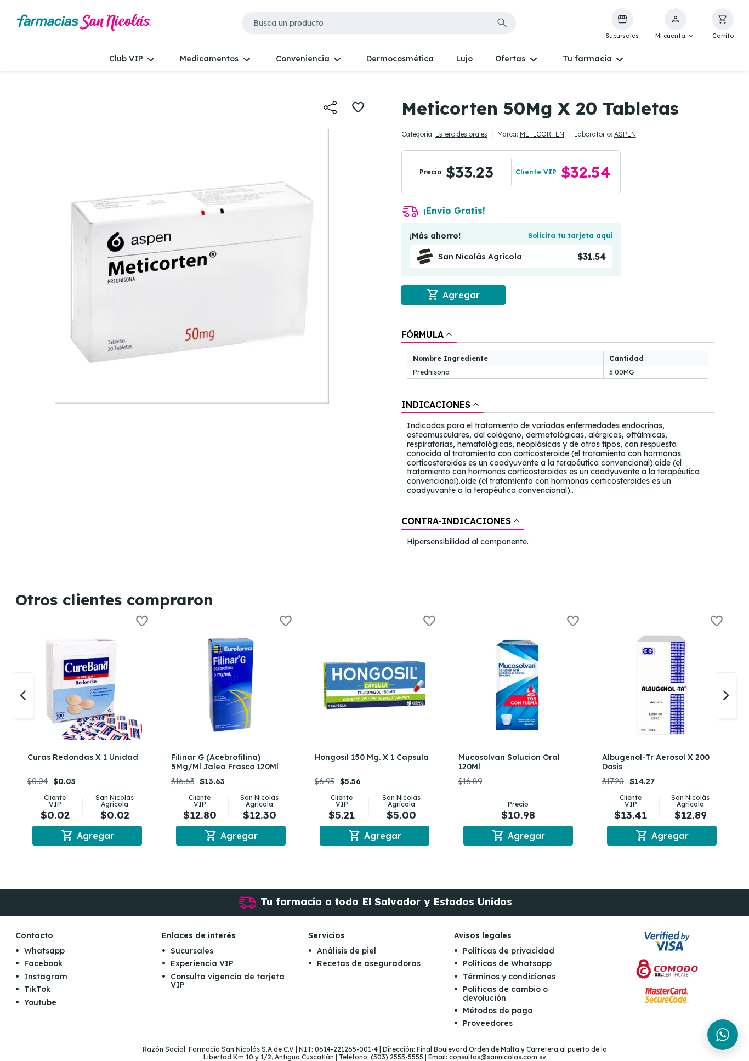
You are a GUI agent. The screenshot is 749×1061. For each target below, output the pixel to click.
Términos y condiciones (509, 976)
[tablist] (557, 439)
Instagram (45, 976)
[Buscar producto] (502, 23)
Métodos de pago (497, 1010)
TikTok (37, 989)
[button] (675, 24)
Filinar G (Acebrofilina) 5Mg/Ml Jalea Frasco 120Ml (225, 761)
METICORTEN (542, 134)
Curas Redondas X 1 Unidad (82, 757)
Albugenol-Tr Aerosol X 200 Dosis (656, 761)
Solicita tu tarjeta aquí (570, 235)
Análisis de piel (346, 951)
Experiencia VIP (202, 963)
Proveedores (488, 1023)
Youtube (40, 1002)
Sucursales (192, 951)
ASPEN (625, 134)
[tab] (429, 334)
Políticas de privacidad (508, 951)
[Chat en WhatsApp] (722, 1034)
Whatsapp (44, 951)
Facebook (43, 963)
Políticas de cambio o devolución (505, 993)
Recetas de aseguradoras (369, 963)
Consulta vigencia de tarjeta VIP (228, 981)
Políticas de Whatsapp (507, 963)
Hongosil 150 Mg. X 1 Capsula (372, 757)
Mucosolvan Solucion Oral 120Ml (509, 761)
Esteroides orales (461, 134)
